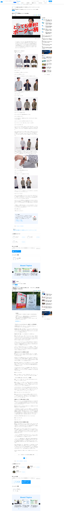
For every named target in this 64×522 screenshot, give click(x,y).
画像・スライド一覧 (37, 38)
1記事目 (13, 284)
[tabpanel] (26, 272)
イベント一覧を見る (47, 74)
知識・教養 (16, 286)
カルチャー (19, 286)
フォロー (23, 467)
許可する (15, 2)
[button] (38, 248)
